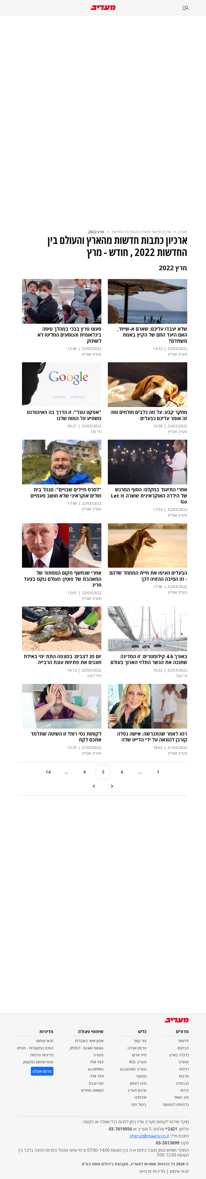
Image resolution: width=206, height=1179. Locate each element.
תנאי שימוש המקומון (38, 1061)
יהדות (184, 1090)
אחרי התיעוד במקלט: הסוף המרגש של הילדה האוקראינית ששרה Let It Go (149, 496)
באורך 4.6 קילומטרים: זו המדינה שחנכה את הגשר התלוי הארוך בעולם (149, 659)
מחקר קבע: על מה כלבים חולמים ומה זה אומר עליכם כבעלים (149, 415)
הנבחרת (182, 1083)
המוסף (141, 1076)
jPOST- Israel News (87, 1047)
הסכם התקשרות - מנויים (35, 1047)
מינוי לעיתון (138, 1083)
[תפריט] (194, 8)
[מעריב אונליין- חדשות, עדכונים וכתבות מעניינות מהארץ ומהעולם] (103, 7)
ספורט (184, 1061)
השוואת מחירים (92, 1090)
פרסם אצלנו (137, 1047)
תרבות (184, 1076)
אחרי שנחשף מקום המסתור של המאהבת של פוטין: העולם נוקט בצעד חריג (62, 579)
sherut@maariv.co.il (149, 1136)
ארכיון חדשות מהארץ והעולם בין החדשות (141, 231)
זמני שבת (96, 1083)
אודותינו (140, 1097)
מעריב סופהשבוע (133, 1069)
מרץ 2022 (96, 231)
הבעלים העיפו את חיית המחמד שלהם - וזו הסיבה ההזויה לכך (148, 576)
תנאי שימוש (44, 1040)
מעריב (182, 231)
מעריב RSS (137, 1061)
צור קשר (140, 1040)
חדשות (183, 1040)
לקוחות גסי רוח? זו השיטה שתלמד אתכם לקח (66, 737)
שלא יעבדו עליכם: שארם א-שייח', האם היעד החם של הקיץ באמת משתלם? (152, 335)
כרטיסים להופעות (176, 1104)
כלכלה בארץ (179, 1054)
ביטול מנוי (138, 1104)
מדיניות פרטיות (41, 1054)
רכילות (184, 1069)
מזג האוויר (181, 1097)
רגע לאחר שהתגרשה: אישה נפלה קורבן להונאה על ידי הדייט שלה (152, 737)
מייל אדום (139, 1054)
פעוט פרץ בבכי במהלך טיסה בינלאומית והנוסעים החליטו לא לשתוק (69, 335)
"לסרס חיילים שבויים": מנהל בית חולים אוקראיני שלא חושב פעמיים (66, 493)
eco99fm (96, 1069)
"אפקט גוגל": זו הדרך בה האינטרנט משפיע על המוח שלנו (64, 415)
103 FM (97, 1061)
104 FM (97, 1076)
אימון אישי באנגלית (89, 1040)
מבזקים (183, 1047)
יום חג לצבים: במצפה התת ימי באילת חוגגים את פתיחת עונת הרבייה (62, 659)
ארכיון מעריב (136, 1090)
